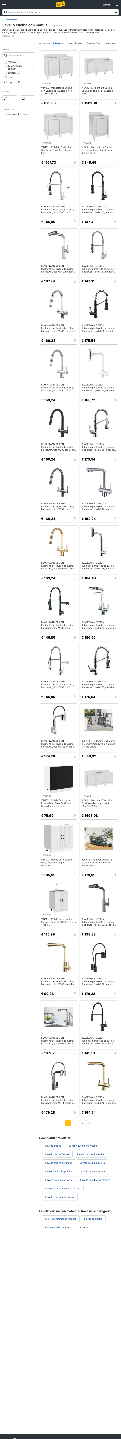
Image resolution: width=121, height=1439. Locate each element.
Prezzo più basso (75, 43)
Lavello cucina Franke (57, 1154)
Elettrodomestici (93, 1218)
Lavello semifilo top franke (95, 1179)
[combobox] (60, 12)
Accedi (107, 4)
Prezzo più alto (94, 43)
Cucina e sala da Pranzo (58, 1227)
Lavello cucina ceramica (58, 1162)
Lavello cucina (11, 19)
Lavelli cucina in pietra (92, 1162)
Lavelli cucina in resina (92, 1171)
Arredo (84, 1227)
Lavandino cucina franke (59, 1179)
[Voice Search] (116, 12)
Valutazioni (110, 43)
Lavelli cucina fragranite (58, 1171)
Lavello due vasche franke (60, 1197)
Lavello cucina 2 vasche (90, 1154)
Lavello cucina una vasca (83, 1145)
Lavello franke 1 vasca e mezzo (62, 1188)
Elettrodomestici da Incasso (60, 1218)
